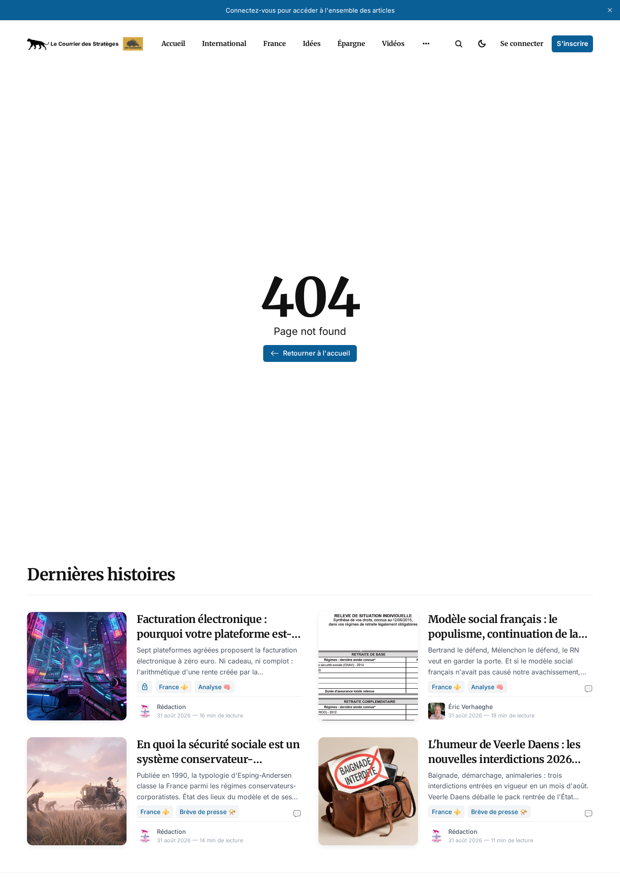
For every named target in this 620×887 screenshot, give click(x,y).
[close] (610, 10)
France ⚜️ (173, 686)
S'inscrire (572, 43)
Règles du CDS (426, 63)
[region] (426, 43)
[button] (459, 43)
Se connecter (521, 43)
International (224, 43)
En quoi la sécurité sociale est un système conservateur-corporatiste (218, 759)
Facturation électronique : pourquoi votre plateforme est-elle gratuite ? (214, 633)
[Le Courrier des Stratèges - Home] (85, 43)
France (274, 43)
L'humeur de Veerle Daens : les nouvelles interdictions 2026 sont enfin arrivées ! (504, 759)
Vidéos (393, 43)
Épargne (351, 43)
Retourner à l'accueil (316, 353)
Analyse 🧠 (214, 686)
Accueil (173, 43)
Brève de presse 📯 (208, 811)
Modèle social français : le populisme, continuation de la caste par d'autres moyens (503, 633)
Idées (312, 43)
